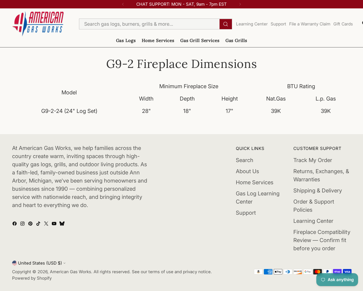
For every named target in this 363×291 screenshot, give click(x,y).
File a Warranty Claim (309, 23)
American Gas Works (70, 271)
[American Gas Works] (38, 24)
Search (244, 160)
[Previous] (123, 4)
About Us (247, 171)
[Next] (240, 4)
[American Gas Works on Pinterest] (31, 224)
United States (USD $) (40, 263)
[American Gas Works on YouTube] (55, 224)
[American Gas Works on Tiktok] (39, 224)
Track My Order (312, 160)
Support (278, 23)
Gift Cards (343, 23)
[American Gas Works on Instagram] (23, 224)
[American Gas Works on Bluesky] (62, 224)
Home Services (254, 182)
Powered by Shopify (32, 278)
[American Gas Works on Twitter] (47, 224)
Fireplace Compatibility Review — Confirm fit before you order (321, 240)
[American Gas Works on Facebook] (15, 224)
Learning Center (252, 23)
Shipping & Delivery (317, 190)
